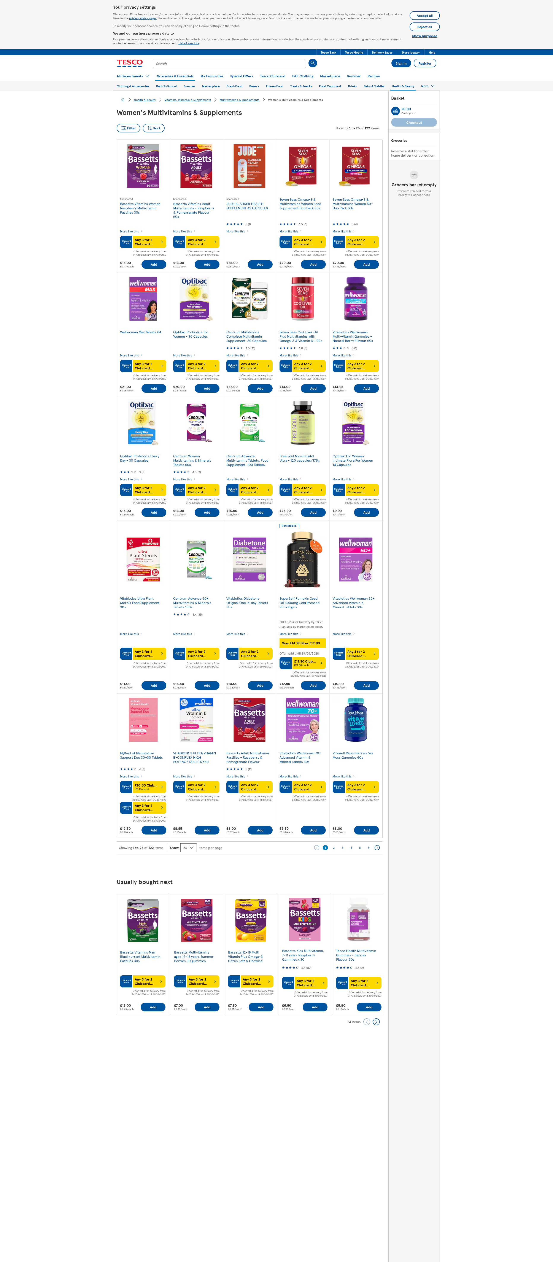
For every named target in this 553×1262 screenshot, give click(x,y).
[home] (122, 99)
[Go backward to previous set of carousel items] (366, 1021)
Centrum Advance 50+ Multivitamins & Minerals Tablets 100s (192, 602)
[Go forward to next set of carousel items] (376, 1021)
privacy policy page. (143, 18)
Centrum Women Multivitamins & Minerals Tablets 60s (192, 460)
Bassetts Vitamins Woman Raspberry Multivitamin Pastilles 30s (140, 208)
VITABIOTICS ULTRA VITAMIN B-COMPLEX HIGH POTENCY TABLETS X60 (194, 757)
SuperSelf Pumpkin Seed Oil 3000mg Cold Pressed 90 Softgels (299, 602)
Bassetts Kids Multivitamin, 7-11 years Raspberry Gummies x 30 (303, 955)
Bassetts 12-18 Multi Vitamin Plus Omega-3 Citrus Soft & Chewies (245, 956)
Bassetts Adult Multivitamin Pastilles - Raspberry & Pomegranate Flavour (247, 757)
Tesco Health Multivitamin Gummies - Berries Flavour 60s (356, 955)
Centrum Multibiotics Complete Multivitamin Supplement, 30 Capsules (246, 336)
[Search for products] (312, 63)
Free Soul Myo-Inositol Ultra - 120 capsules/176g (299, 458)
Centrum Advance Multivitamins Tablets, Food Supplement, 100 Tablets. (247, 460)
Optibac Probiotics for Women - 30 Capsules (190, 334)
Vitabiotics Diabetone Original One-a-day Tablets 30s (247, 602)
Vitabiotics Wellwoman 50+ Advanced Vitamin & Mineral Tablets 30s (354, 602)
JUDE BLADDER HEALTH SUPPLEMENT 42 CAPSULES (247, 205)
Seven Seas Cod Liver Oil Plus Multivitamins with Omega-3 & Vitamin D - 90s (301, 336)
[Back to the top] (278, 864)
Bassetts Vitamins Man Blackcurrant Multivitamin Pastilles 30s (140, 956)
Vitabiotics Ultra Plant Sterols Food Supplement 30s (139, 602)
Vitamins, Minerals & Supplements (188, 99)
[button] (328, 52)
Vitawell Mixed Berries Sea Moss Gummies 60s (353, 755)
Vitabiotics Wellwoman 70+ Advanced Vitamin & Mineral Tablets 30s (300, 757)
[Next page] (377, 847)
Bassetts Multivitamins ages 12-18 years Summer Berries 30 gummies (194, 956)
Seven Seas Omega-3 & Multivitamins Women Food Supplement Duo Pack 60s (300, 203)
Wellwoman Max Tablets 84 (140, 331)
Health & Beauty (145, 99)
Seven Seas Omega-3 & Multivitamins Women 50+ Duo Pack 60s (353, 203)
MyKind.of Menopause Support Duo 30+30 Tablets (141, 755)
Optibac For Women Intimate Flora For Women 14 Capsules (353, 460)
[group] (143, 954)
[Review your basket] (395, 111)
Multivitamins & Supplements (239, 99)
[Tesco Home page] (130, 63)
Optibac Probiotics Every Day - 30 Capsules (139, 458)
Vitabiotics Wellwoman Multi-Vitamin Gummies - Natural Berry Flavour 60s (353, 336)
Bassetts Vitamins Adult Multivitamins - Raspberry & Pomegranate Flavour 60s (193, 210)
